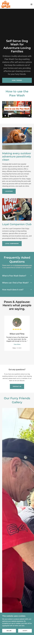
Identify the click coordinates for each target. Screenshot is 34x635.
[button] (31, 4)
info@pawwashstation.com (23, 265)
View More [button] (17, 344)
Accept (25, 630)
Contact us (17, 386)
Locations (9, 191)
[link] (5, 4)
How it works (17, 80)
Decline (9, 630)
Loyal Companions (12, 243)
